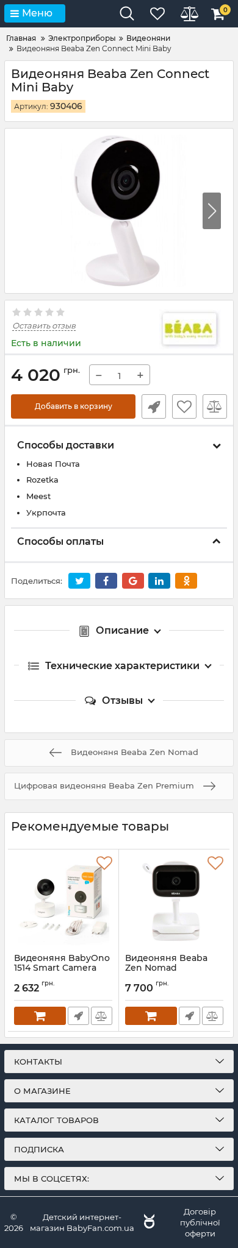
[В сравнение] (215, 406)
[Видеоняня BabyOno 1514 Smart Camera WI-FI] (63, 901)
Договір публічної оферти (200, 1222)
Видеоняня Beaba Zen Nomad (166, 969)
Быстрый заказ (154, 406)
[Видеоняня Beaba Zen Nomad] (174, 901)
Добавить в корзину (73, 406)
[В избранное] (184, 406)
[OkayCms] (147, 1222)
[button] (212, 211)
